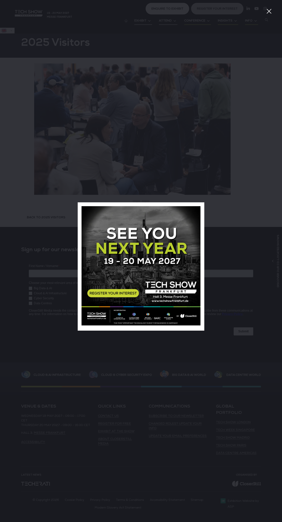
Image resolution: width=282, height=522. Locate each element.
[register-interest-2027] (141, 324)
